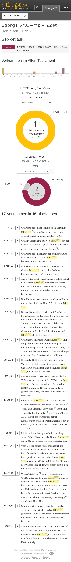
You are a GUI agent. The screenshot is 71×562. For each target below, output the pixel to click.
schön (38, 433)
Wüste (54, 380)
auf (52, 312)
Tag (28, 424)
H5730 (8, 47)
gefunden (26, 391)
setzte (64, 232)
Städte (40, 517)
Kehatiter (43, 319)
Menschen (33, 235)
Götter (35, 360)
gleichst (31, 473)
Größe (24, 477)
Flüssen (52, 248)
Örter (64, 485)
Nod (45, 303)
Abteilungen (63, 351)
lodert (29, 530)
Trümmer (26, 380)
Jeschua (40, 343)
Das (23, 497)
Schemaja (54, 343)
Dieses (47, 505)
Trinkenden (39, 464)
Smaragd (58, 413)
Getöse (30, 445)
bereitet (29, 428)
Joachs (45, 334)
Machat (59, 312)
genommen (47, 274)
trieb (30, 278)
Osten (44, 232)
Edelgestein (34, 404)
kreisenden (48, 286)
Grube (62, 453)
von (66, 315)
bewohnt (25, 521)
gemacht (46, 433)
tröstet (40, 376)
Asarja (24, 327)
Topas (24, 408)
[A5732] (24, 16)
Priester (60, 347)
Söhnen (29, 319)
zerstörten (31, 517)
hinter (62, 526)
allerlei (24, 404)
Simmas (55, 331)
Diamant (37, 408)
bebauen (25, 261)
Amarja (63, 343)
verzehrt (38, 526)
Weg (32, 290)
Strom (33, 240)
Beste (52, 461)
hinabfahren (27, 453)
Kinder (56, 367)
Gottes (61, 400)
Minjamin (26, 343)
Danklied (44, 391)
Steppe (40, 384)
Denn (24, 376)
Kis (40, 323)
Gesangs (25, 395)
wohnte (30, 303)
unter (29, 339)
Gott (28, 227)
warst (27, 400)
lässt (23, 542)
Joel (43, 315)
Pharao (36, 497)
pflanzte (45, 227)
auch (45, 538)
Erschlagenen (58, 493)
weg (38, 299)
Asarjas (59, 315)
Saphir (31, 413)
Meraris (33, 323)
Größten (41, 355)
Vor (23, 526)
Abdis (56, 323)
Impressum (25, 557)
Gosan (62, 363)
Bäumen (43, 477)
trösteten (51, 464)
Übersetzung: (35, 97)
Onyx (59, 408)
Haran (29, 367)
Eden (26, 232)
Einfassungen (28, 420)
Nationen (48, 360)
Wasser (29, 464)
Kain (28, 299)
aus (44, 240)
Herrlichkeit (54, 473)
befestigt (54, 517)
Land (40, 303)
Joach (38, 331)
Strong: (35, 165)
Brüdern (42, 351)
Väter (24, 363)
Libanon (64, 461)
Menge (61, 433)
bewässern (37, 244)
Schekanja (31, 347)
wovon (34, 274)
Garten (60, 227)
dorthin (57, 232)
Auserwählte (37, 461)
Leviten (46, 312)
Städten (47, 347)
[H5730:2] (5, 16)
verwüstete (27, 509)
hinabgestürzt (28, 485)
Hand (42, 339)
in (46, 485)
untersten (26, 468)
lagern (62, 282)
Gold (27, 416)
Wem (24, 473)
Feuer (50, 526)
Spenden (46, 557)
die (55, 360)
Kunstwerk (44, 416)
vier (45, 248)
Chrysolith (48, 408)
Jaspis (24, 413)
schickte (45, 266)
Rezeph (40, 367)
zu (39, 453)
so (43, 473)
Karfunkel (41, 413)
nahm (44, 253)
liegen (24, 493)
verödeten (46, 513)
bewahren (47, 261)
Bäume (53, 437)
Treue (24, 351)
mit (32, 481)
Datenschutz (36, 557)
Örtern (35, 468)
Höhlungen (53, 420)
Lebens (54, 290)
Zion (47, 376)
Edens (63, 437)
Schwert (45, 493)
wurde (36, 248)
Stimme (58, 391)
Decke (54, 404)
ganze (54, 497)
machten (29, 312)
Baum (43, 290)
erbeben (35, 449)
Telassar (37, 371)
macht (43, 380)
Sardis (62, 404)
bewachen (26, 294)
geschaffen (43, 424)
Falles (45, 445)
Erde (46, 468)
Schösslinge (34, 437)
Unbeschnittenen (57, 489)
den (42, 235)
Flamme (33, 286)
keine (51, 538)
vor (47, 530)
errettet (53, 363)
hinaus (43, 270)
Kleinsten (60, 355)
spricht (25, 501)
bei (29, 493)
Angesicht (51, 299)
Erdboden (57, 270)
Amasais (31, 315)
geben (27, 355)
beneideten (56, 440)
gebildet (51, 235)
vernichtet (32, 363)
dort (55, 244)
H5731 (13, 15)
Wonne (32, 387)
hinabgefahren (28, 457)
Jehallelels (43, 327)
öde (28, 538)
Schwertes (59, 286)
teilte (65, 244)
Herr (35, 501)
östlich (65, 278)
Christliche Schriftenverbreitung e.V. (33, 553)
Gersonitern (27, 331)
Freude (44, 387)
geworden (26, 513)
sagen (40, 505)
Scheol (61, 449)
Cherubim (53, 282)
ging (39, 240)
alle (60, 376)
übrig (32, 542)
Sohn (24, 315)
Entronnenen (61, 538)
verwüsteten (62, 513)
